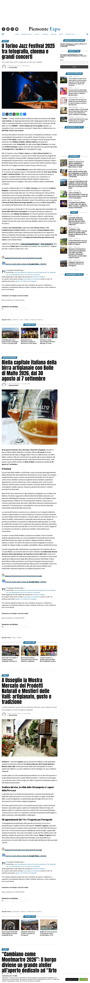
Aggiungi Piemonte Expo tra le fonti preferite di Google (23, 258)
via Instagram (32, 281)
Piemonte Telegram (39, 277)
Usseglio (39, 911)
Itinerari (45, 34)
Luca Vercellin (13, 67)
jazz (21, 319)
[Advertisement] (45, 12)
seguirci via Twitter (21, 281)
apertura (16, 319)
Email (61, 60)
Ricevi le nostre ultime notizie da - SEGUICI (25, 264)
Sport (61, 34)
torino (27, 319)
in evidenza (16, 911)
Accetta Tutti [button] (83, 979)
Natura (53, 34)
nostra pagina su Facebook (31, 279)
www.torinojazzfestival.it (30, 244)
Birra (20, 637)
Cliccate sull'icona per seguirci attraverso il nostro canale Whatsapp (73, 44)
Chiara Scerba (13, 715)
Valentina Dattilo (13, 385)
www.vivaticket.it (47, 244)
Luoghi (36, 34)
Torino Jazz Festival (36, 319)
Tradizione (31, 911)
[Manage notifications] (85, 979)
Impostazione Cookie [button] (72, 979)
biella (15, 637)
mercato (24, 911)
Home (17, 34)
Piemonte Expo (26, 34)
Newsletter (70, 34)
